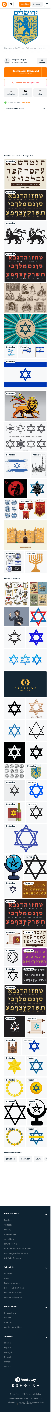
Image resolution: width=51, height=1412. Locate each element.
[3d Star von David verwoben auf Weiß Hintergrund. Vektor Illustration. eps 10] (16, 1370)
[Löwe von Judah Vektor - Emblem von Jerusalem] (15, 948)
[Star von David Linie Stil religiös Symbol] (32, 727)
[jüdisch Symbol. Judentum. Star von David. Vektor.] (14, 748)
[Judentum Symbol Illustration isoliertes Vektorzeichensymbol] (36, 1110)
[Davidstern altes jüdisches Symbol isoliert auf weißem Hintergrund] (25, 1059)
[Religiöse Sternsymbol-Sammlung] (25, 449)
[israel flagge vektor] (25, 387)
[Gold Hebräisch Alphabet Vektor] (25, 204)
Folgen (42, 62)
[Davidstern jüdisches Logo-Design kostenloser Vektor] (10, 350)
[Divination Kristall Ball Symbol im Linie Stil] (13, 1087)
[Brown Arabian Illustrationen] (25, 296)
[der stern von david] (12, 726)
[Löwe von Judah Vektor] (25, 419)
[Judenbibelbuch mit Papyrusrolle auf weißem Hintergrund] (12, 1185)
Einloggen (37, 4)
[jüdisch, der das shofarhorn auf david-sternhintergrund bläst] (13, 528)
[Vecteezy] (4, 4)
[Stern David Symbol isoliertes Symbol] (14, 1389)
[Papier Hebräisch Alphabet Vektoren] (16, 1240)
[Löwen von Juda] (25, 234)
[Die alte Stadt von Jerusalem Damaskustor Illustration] (25, 575)
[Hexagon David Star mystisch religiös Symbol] (14, 819)
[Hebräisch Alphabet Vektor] (25, 173)
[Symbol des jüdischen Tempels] (34, 1348)
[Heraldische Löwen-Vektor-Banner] (18, 549)
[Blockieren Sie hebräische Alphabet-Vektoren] (16, 1136)
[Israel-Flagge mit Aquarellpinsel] (17, 478)
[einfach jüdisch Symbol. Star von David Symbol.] (14, 885)
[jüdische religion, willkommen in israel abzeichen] (30, 529)
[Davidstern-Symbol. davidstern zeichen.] (15, 1114)
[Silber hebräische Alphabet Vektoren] (16, 1277)
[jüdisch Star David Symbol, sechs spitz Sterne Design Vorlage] (12, 1222)
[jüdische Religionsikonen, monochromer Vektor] (36, 926)
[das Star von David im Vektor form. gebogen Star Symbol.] (14, 989)
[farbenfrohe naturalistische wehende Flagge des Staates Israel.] (18, 364)
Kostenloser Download (25, 72)
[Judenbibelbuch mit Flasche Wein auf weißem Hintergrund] (14, 1011)
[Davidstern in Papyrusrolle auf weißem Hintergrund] (14, 1350)
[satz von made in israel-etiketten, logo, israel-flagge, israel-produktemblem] (14, 602)
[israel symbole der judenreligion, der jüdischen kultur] (16, 657)
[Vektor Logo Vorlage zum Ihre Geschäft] (14, 1328)
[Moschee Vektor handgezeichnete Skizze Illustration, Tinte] (12, 505)
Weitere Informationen (15, 107)
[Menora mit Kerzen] (15, 626)
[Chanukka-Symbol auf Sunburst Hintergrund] (25, 327)
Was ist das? (26, 102)
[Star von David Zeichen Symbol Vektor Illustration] (14, 1033)
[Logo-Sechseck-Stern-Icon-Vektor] (25, 795)
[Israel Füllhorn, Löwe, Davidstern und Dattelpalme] (12, 683)
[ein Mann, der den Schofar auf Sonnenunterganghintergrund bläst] (32, 501)
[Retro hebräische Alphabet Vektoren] (25, 265)
